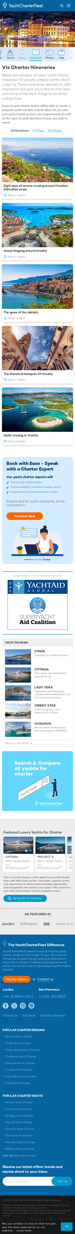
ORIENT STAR (45, 705)
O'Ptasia (11, 857)
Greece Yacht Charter (19, 1036)
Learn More (23, 1230)
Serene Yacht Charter (19, 1109)
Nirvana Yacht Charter (19, 1102)
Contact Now (24, 516)
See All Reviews (17, 743)
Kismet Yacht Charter (19, 1135)
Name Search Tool (24, 1155)
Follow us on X (14, 1006)
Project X (45, 857)
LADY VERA (43, 687)
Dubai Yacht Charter (18, 1083)
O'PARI (39, 651)
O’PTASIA (41, 669)
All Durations (20, 130)
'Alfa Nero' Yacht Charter (20, 1142)
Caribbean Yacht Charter (21, 1056)
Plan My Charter (16, 979)
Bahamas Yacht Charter (20, 1063)
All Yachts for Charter (27, 898)
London (8, 990)
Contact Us (10, 1015)
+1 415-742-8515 (52, 996)
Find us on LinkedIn (31, 1006)
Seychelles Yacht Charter (21, 1076)
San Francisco (49, 990)
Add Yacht (28, 1015)
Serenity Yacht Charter (20, 1129)
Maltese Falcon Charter (20, 1148)
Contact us (45, 979)
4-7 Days (38, 130)
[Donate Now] (38, 605)
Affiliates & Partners (53, 1015)
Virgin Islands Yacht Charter (23, 1050)
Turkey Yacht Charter (18, 1043)
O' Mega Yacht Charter (19, 1115)
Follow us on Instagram (23, 1006)
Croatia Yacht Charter (19, 1069)
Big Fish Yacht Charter (19, 1122)
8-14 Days (54, 130)
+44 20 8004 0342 (18, 996)
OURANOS (42, 723)
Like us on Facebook (6, 1006)
